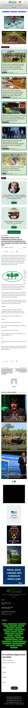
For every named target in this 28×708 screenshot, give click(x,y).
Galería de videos (5, 122)
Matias (6, 247)
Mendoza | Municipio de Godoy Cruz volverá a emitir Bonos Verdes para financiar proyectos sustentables (14, 476)
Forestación (5, 72)
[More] (16, 251)
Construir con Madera (6, 97)
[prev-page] (13, 481)
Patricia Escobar (10, 72)
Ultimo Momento (4, 235)
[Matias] (2, 247)
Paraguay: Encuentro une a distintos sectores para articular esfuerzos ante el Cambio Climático (21, 370)
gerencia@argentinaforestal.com (11, 604)
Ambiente (4, 173)
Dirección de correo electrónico (9, 662)
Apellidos (4, 672)
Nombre (4, 667)
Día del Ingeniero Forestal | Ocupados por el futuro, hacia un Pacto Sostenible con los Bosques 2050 (14, 196)
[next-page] (15, 481)
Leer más (14, 202)
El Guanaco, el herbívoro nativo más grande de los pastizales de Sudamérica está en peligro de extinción (13, 169)
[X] (25, 2)
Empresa (4, 682)
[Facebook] (25, 5)
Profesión (4, 677)
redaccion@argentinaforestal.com (11, 613)
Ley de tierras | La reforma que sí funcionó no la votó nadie (14, 222)
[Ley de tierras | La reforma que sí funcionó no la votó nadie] (14, 214)
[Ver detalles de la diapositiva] (14, 11)
